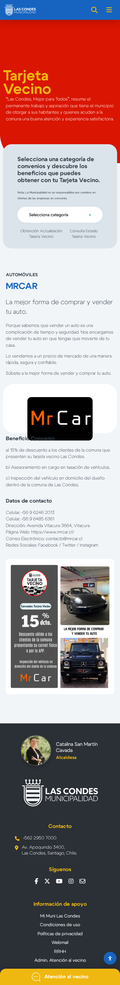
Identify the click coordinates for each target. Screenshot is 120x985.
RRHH (60, 951)
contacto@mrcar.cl (64, 539)
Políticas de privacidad (60, 934)
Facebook (48, 545)
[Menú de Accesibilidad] (110, 958)
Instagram (89, 545)
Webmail (60, 942)
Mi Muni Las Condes (60, 916)
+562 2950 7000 (40, 838)
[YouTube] (59, 881)
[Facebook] (36, 881)
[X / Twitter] (47, 881)
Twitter (69, 545)
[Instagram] (71, 881)
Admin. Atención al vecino (60, 960)
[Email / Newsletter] (82, 881)
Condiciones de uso (60, 925)
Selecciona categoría (48, 215)
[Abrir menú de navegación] (109, 10)
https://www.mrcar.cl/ (52, 532)
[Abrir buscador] (94, 10)
